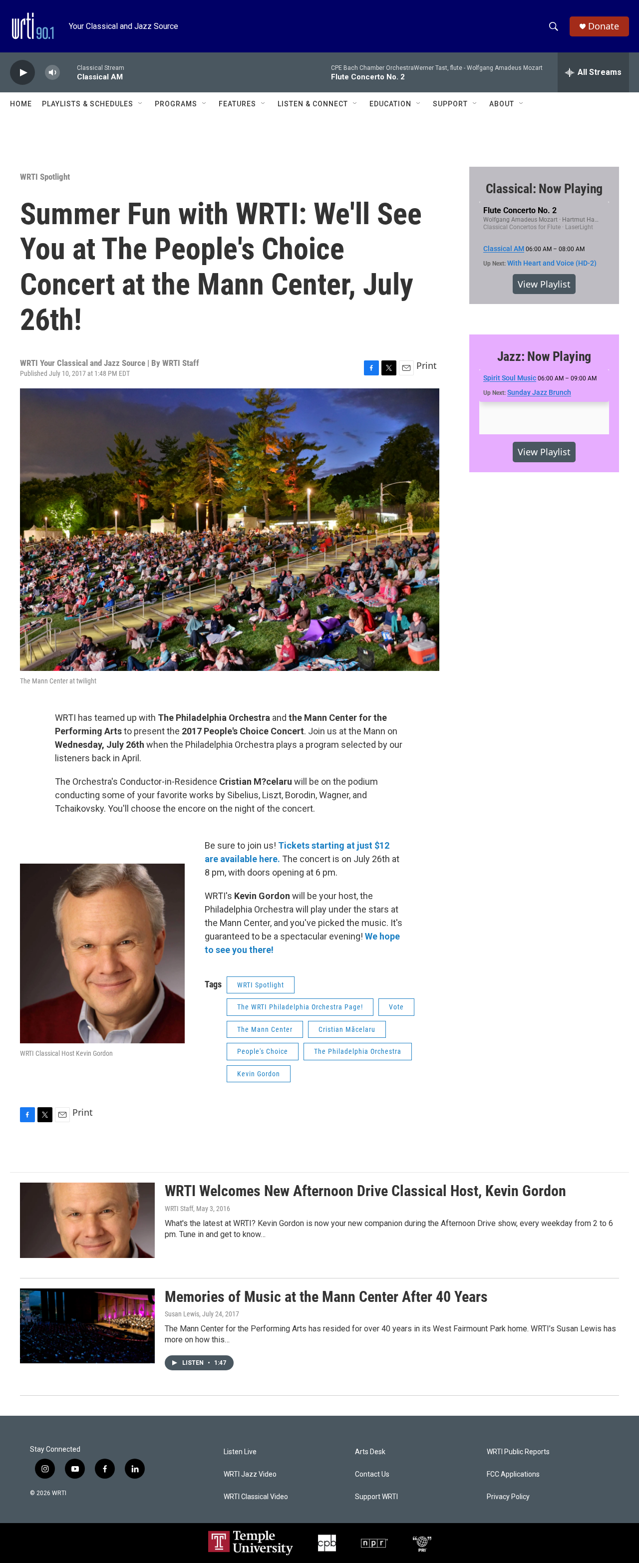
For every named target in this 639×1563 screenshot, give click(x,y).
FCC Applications (513, 1474)
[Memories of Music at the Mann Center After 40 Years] (87, 1325)
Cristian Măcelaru (347, 1029)
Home (21, 104)
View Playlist (544, 284)
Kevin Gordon (258, 1074)
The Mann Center (265, 1029)
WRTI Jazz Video (250, 1474)
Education (390, 104)
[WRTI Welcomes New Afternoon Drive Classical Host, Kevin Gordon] (87, 1220)
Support (450, 104)
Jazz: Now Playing (544, 356)
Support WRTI (376, 1497)
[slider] (68, 72)
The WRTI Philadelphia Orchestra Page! (300, 1007)
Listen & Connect (313, 104)
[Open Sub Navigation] (141, 104)
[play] (22, 72)
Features (237, 104)
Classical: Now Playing (544, 188)
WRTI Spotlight (45, 177)
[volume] (52, 72)
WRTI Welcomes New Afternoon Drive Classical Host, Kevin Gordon (365, 1191)
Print (426, 365)
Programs (176, 104)
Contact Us (372, 1474)
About (501, 104)
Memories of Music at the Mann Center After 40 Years (326, 1296)
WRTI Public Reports (518, 1452)
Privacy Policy (508, 1497)
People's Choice (262, 1051)
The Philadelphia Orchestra (357, 1051)
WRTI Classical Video (256, 1497)
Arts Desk (370, 1452)
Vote (396, 1007)
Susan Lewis (182, 1314)
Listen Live (240, 1452)
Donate (603, 26)
